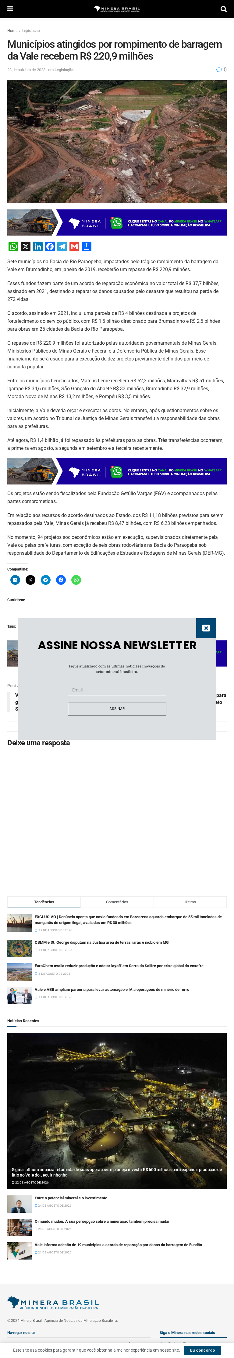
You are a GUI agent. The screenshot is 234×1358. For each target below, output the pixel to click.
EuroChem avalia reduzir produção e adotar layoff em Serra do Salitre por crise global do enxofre (119, 965)
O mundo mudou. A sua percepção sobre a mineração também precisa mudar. (103, 1221)
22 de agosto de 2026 (32, 1182)
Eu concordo (202, 1350)
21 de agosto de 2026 (54, 1252)
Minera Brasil (31, 1320)
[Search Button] (224, 9)
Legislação (31, 31)
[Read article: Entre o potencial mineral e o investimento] (19, 1204)
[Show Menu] (10, 9)
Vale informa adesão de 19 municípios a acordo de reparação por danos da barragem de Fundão (118, 1245)
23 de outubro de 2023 (26, 69)
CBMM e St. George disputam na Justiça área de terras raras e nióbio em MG (102, 942)
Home (12, 31)
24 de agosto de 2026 (54, 1205)
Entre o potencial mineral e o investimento (71, 1198)
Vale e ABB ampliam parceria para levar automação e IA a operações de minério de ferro (112, 989)
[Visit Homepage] (117, 9)
